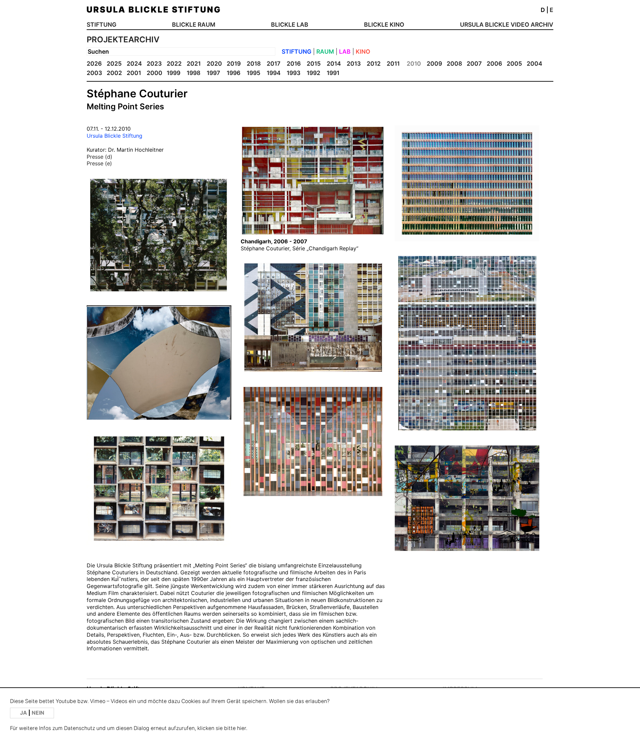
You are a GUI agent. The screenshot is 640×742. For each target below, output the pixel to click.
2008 (454, 63)
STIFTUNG (101, 24)
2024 (134, 63)
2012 (374, 63)
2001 (134, 72)
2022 (174, 63)
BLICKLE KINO (384, 24)
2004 (534, 63)
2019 (234, 63)
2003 (94, 72)
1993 (293, 72)
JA (24, 713)
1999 (173, 72)
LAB (345, 51)
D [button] (543, 9)
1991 (333, 72)
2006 (494, 63)
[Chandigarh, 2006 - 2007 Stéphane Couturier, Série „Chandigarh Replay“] (313, 234)
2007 (474, 63)
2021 (194, 63)
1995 (253, 72)
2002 (114, 72)
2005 (514, 63)
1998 (193, 72)
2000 (154, 72)
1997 (213, 72)
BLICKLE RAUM (193, 24)
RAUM (325, 51)
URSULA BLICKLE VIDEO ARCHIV (506, 24)
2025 (114, 63)
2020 (214, 63)
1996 (233, 72)
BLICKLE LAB (289, 24)
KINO (363, 51)
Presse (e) (99, 163)
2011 (393, 63)
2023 (154, 63)
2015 (314, 63)
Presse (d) (99, 156)
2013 (354, 63)
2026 (94, 63)
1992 (313, 72)
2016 (294, 63)
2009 (434, 63)
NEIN (38, 713)
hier (241, 728)
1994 (274, 72)
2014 (334, 63)
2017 (273, 63)
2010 (414, 63)
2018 (254, 63)
